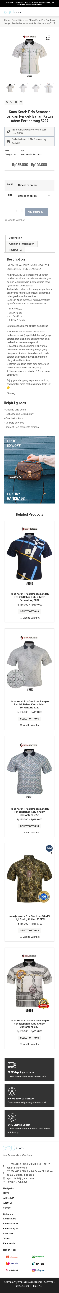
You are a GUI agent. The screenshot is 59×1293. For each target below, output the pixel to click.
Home (7, 20)
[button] (49, 37)
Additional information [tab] (21, 243)
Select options (29, 611)
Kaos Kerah (26, 154)
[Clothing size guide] (29, 410)
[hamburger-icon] (53, 12)
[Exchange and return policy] (29, 414)
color (10, 184)
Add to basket (36, 211)
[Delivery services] (29, 423)
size (10, 194)
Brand (15, 20)
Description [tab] (15, 237)
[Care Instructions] (29, 418)
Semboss (23, 20)
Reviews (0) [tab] (15, 249)
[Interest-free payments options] (29, 427)
